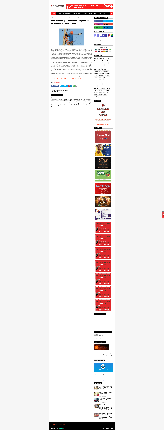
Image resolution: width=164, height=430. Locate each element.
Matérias (105, 79)
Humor (95, 77)
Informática (100, 77)
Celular (108, 60)
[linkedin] (108, 27)
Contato (111, 428)
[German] (102, 52)
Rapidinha (103, 88)
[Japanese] (102, 50)
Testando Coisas (106, 92)
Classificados (101, 62)
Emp (95, 69)
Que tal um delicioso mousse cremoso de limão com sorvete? (105, 393)
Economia (104, 67)
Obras (101, 84)
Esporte (107, 73)
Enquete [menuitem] (59, 13)
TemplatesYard (60, 428)
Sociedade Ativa (106, 90)
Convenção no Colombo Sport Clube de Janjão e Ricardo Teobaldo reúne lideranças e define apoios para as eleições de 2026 (105, 416)
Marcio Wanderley (54, 26)
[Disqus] (71, 153)
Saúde (95, 90)
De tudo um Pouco (60, 17)
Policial (108, 84)
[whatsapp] (112, 1)
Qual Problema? (97, 88)
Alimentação (108, 58)
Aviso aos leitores (97, 60)
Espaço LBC (96, 73)
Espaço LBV (102, 73)
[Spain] (104, 52)
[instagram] (110, 1)
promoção (100, 86)
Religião (108, 88)
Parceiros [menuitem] (84, 13)
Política (95, 86)
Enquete (99, 69)
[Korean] (99, 50)
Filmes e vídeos (101, 75)
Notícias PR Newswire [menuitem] (99, 13)
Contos (106, 62)
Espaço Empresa (105, 71)
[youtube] (108, 24)
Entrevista (104, 69)
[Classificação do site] (101, 349)
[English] (96, 52)
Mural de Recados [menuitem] (67, 13)
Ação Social (96, 58)
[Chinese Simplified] (104, 50)
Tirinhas (95, 94)
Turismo (105, 94)
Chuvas (95, 62)
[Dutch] (110, 52)
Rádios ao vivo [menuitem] (76, 13)
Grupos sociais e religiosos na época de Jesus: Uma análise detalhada (105, 387)
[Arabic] (96, 50)
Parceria (107, 428)
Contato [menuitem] (90, 13)
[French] (99, 52)
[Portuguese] (110, 50)
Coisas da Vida (62, 424)
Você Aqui (96, 96)
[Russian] (107, 50)
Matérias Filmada (97, 81)
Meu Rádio (96, 84)
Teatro (95, 92)
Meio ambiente (104, 81)
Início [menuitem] (53, 13)
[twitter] (108, 1)
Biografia (104, 60)
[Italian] (107, 52)
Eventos (95, 75)
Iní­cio (103, 428)
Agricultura (102, 58)
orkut (104, 84)
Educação (109, 67)
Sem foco (100, 90)
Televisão (100, 92)
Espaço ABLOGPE (97, 71)
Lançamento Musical (98, 79)
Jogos (105, 77)
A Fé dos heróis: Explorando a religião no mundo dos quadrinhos (105, 400)
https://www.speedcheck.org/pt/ (104, 377)
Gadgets (107, 75)
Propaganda (106, 86)
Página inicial (53, 17)
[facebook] (106, 1)
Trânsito (100, 94)
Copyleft (52, 424)
